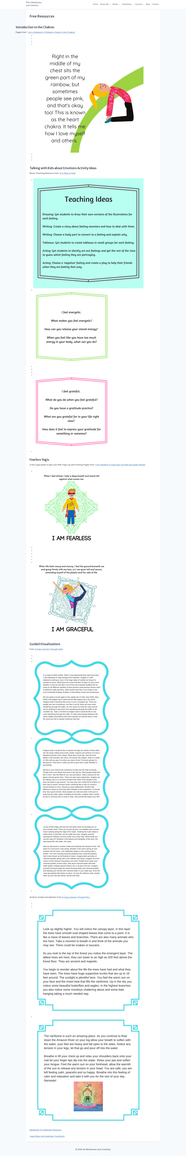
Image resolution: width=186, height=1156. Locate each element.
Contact (155, 4)
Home (95, 4)
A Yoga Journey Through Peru (76, 897)
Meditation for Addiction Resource (45, 1130)
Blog (148, 4)
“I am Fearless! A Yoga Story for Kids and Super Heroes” (120, 464)
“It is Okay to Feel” (67, 173)
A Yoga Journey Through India (49, 649)
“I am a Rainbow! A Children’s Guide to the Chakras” (51, 32)
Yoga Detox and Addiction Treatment (47, 1136)
